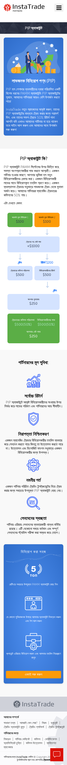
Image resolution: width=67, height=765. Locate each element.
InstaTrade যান (20, 16)
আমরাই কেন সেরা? (28, 723)
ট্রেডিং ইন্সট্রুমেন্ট (56, 727)
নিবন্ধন (7, 739)
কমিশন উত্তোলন (34, 743)
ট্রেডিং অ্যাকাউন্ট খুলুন (14, 727)
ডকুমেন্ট (54, 723)
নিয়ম (44, 723)
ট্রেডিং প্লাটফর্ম (36, 727)
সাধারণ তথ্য (9, 723)
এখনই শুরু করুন (33, 674)
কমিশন (37, 739)
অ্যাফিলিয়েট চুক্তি (12, 743)
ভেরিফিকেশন (51, 739)
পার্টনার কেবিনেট (22, 739)
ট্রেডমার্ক (46, 759)
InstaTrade (21, 756)
